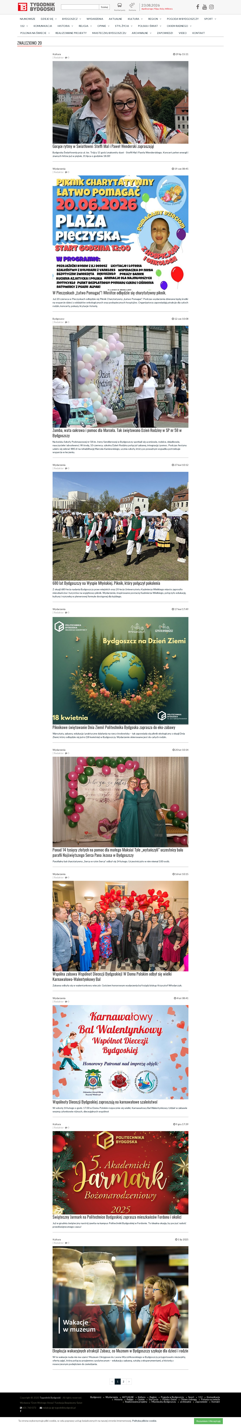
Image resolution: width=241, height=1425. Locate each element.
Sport (191, 1397)
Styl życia (153, 1399)
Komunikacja (43, 25)
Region (153, 1397)
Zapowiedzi (165, 32)
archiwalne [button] (140, 32)
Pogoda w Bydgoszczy (183, 18)
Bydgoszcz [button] (70, 18)
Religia (130, 1399)
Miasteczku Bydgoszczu (109, 32)
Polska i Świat (169, 1399)
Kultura (141, 1397)
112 (200, 1397)
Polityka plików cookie (144, 1420)
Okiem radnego (189, 1399)
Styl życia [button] (122, 25)
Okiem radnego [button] (177, 25)
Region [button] (153, 18)
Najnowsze (27, 18)
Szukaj (104, 6)
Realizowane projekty (71, 32)
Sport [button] (208, 18)
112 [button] (22, 25)
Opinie (141, 1399)
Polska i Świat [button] (148, 25)
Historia (118, 1399)
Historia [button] (64, 25)
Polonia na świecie (210, 1399)
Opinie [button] (101, 25)
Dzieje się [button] (47, 18)
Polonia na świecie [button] (33, 32)
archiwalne (185, 1401)
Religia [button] (83, 25)
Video (183, 32)
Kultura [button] (133, 18)
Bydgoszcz (95, 1397)
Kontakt (198, 32)
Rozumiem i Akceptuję (208, 1421)
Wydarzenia (95, 18)
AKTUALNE (115, 18)
